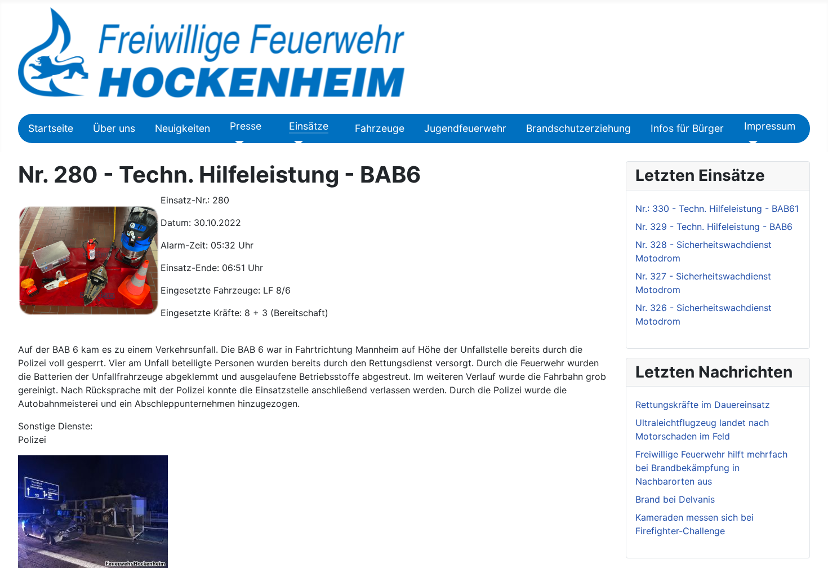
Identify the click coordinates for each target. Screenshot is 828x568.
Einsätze (308, 126)
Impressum (769, 126)
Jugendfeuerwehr (465, 128)
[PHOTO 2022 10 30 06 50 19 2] (93, 510)
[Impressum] (751, 143)
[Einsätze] (296, 143)
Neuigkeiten (182, 128)
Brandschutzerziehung (578, 128)
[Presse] (237, 143)
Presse (245, 126)
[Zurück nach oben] (814, 554)
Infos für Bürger (687, 128)
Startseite (50, 128)
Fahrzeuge (379, 128)
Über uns (114, 128)
